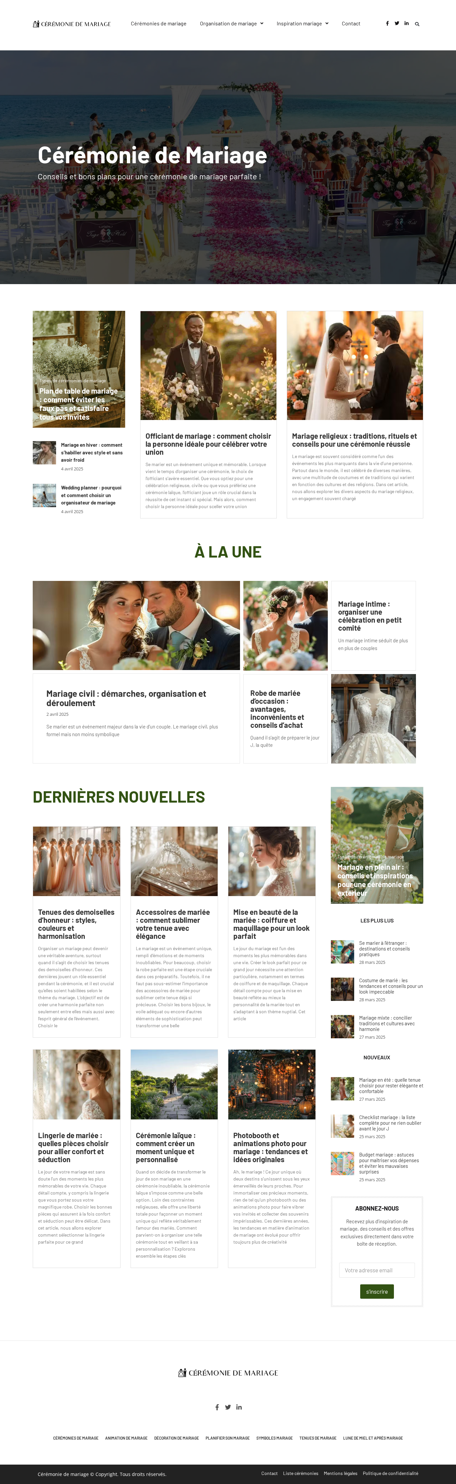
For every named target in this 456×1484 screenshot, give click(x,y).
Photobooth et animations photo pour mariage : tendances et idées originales (270, 1147)
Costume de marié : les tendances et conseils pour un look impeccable (391, 986)
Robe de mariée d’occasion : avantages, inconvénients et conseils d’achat (277, 708)
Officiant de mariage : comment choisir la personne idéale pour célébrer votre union (208, 443)
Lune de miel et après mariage (373, 1438)
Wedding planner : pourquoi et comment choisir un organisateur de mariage (91, 494)
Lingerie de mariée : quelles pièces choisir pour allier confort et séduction (73, 1147)
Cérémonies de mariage (159, 23)
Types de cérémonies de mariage (72, 380)
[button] (231, 23)
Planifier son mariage (228, 1438)
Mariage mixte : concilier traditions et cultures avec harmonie (387, 1023)
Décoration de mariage (176, 1438)
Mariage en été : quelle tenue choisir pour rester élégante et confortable (391, 1085)
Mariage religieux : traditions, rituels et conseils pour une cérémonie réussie (354, 439)
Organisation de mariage (228, 23)
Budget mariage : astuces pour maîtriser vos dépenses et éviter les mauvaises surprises (389, 1163)
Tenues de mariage (317, 1438)
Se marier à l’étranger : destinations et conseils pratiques (384, 948)
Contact (351, 23)
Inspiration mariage (299, 23)
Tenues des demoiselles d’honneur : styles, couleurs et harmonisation (76, 923)
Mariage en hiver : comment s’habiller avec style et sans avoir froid (92, 452)
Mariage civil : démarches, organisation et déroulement (126, 698)
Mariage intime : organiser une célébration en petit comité (370, 615)
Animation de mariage (126, 1438)
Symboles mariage (274, 1438)
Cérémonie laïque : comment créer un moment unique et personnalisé (166, 1147)
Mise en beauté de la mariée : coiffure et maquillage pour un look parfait (271, 923)
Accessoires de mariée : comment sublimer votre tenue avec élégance (173, 923)
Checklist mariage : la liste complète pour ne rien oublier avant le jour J (390, 1122)
